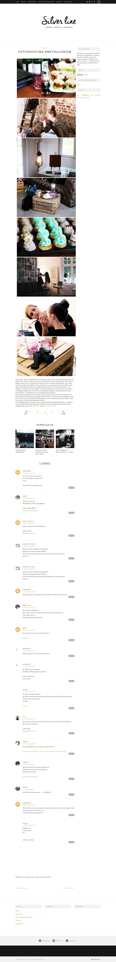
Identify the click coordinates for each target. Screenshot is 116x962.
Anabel (26, 762)
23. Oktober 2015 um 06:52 (29, 523)
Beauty (78, 95)
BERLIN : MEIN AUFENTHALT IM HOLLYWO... (42, 452)
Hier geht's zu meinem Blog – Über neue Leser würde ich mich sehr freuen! (44, 751)
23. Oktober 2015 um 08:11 (29, 592)
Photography (80, 98)
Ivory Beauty (28, 521)
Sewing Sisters (29, 544)
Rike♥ (25, 496)
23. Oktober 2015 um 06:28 (29, 473)
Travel (44, 48)
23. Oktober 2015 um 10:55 (29, 630)
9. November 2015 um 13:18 (29, 825)
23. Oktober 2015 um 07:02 (29, 569)
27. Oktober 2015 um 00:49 (29, 805)
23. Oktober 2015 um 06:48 (29, 498)
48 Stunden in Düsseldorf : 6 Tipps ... (64, 452)
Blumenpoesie (32, 731)
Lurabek (25, 706)
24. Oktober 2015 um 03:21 (29, 666)
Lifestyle (98, 95)
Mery (25, 628)
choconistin (26, 638)
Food (91, 95)
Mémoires (27, 648)
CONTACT (59, 1)
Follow (79, 85)
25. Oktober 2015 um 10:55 (29, 764)
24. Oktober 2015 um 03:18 (29, 651)
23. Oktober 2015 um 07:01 (29, 546)
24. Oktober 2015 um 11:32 (29, 691)
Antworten (71, 487)
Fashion (85, 94)
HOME (17, 1)
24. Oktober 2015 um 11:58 (29, 719)
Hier (88, 61)
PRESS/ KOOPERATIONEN (46, 1)
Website (37, 406)
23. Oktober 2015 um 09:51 (29, 607)
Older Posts (68, 888)
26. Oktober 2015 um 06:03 (29, 789)
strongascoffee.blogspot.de (30, 777)
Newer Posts (21, 888)
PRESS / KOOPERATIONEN (23, 917)
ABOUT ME (19, 914)
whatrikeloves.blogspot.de (30, 511)
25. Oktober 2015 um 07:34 (29, 744)
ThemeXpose (29, 959)
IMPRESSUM (68, 1)
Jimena (25, 742)
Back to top (95, 959)
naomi (25, 787)
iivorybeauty (31, 533)
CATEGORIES (32, 1)
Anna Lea (26, 605)
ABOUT (23, 1)
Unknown (27, 471)
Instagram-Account (50, 406)
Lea (24, 716)
